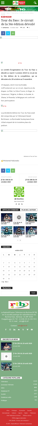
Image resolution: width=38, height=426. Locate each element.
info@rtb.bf (22, 325)
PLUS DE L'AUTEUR (29, 210)
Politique (4, 400)
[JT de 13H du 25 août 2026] (6, 230)
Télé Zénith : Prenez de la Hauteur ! (19, 420)
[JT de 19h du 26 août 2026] (19, 217)
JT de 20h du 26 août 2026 (5, 223)
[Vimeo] (28, 329)
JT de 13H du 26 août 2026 (30, 223)
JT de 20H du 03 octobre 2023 (31, 181)
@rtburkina (6, 27)
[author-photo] (19, 192)
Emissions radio (6, 397)
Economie (22, 410)
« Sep (2, 282)
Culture (14, 413)
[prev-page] (18, 240)
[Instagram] (19, 204)
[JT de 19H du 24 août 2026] (31, 230)
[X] (8, 33)
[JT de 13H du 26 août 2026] (31, 217)
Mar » (7, 282)
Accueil (3, 13)
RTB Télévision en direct (14, 415)
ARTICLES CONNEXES (10, 210)
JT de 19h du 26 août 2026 (17, 223)
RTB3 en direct (27, 415)
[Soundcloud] (19, 329)
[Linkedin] (15, 329)
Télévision (4, 381)
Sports (9, 16)
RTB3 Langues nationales (19, 418)
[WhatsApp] (13, 33)
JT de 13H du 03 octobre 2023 (7, 181)
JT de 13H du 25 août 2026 (5, 236)
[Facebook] (3, 33)
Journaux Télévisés (7, 385)
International (5, 413)
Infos (8, 13)
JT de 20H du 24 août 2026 (17, 236)
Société (3, 394)
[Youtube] (32, 329)
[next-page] (20, 240)
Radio (26, 413)
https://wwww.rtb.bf (19, 201)
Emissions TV (5, 391)
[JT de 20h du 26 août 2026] (6, 217)
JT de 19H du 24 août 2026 (30, 236)
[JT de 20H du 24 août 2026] (19, 230)
